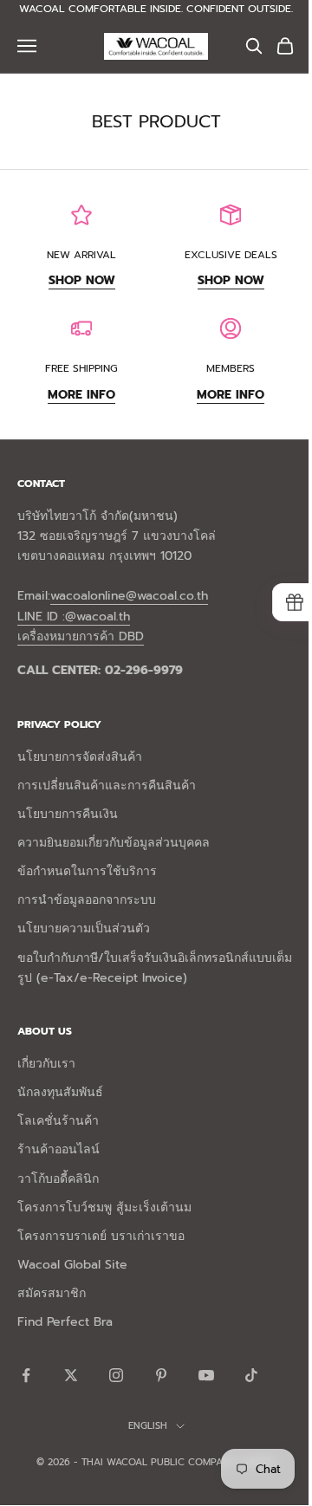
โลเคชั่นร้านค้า (58, 1121)
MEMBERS (230, 368)
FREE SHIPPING (81, 368)
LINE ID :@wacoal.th (73, 616)
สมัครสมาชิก (51, 1293)
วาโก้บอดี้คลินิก (58, 1179)
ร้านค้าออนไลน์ (58, 1149)
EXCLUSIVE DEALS (231, 255)
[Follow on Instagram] (116, 1375)
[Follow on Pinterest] (161, 1375)
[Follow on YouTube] (206, 1375)
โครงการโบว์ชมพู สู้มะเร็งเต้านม (104, 1207)
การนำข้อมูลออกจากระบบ (86, 900)
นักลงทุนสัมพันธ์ (60, 1092)
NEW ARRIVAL (81, 255)
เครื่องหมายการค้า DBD (80, 636)
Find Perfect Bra (65, 1322)
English (147, 1425)
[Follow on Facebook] (26, 1375)
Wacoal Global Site (72, 1265)
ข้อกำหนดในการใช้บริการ (87, 871)
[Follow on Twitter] (71, 1375)
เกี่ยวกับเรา (46, 1064)
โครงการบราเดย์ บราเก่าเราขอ (101, 1236)
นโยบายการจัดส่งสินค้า (79, 757)
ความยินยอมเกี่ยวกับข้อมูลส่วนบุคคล (113, 843)
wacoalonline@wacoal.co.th (129, 596)
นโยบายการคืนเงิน (67, 814)
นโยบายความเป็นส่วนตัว (83, 928)
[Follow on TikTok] (251, 1375)
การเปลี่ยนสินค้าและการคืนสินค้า (106, 785)
